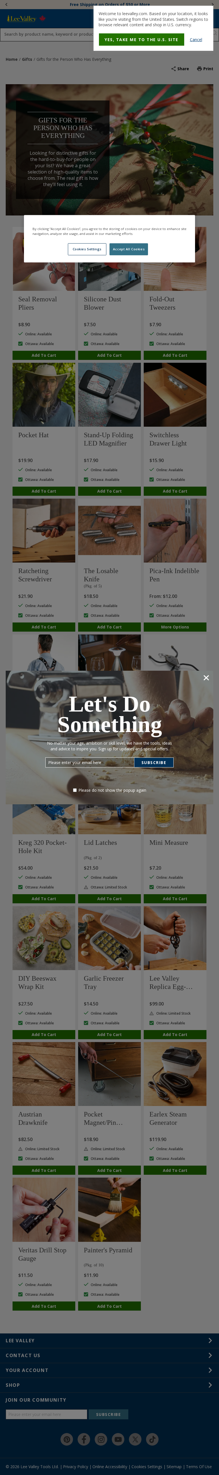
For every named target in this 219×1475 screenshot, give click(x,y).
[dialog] (153, 28)
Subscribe (154, 762)
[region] (109, 239)
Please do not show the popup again (112, 790)
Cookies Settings (87, 249)
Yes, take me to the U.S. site (142, 39)
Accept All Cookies (129, 249)
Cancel (196, 39)
